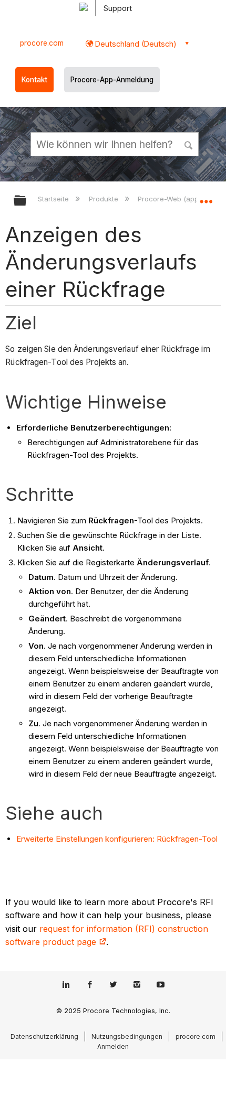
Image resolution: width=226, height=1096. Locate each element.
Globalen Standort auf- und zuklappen (206, 197)
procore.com (42, 43)
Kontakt (34, 80)
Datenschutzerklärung (44, 1036)
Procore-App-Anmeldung (111, 80)
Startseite (54, 199)
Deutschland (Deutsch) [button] (135, 43)
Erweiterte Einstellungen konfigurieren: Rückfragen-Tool (117, 839)
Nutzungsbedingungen (126, 1036)
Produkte (104, 199)
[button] (189, 144)
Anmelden (113, 1046)
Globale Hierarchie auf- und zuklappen (26, 201)
